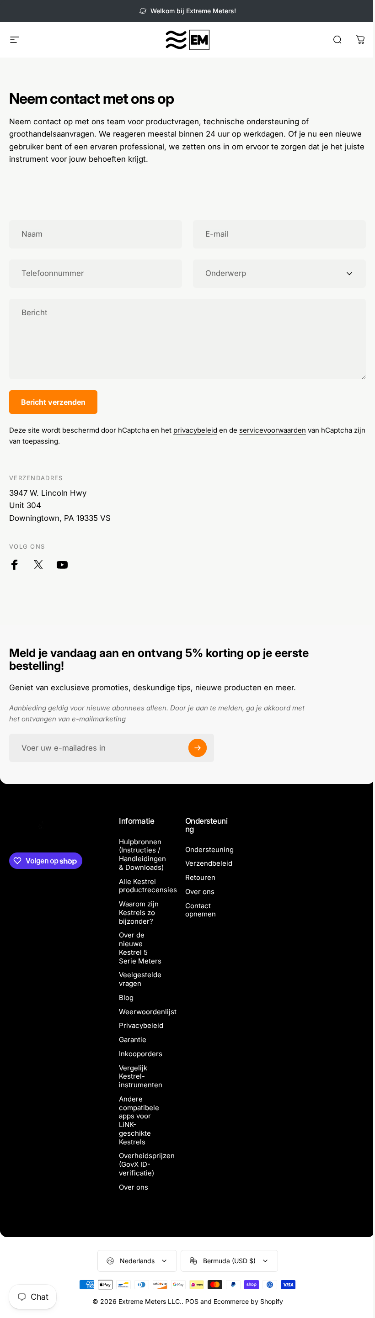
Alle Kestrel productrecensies (148, 886)
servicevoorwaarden (272, 430)
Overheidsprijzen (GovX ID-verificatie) (147, 1164)
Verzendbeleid (208, 863)
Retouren (200, 877)
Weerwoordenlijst (148, 1012)
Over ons (133, 1187)
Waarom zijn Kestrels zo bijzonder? (139, 913)
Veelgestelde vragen (140, 979)
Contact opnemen (200, 910)
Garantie (132, 1040)
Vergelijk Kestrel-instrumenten (140, 1077)
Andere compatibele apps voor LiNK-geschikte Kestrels (139, 1120)
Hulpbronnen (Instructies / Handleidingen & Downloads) (142, 855)
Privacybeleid (141, 1026)
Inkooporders (140, 1054)
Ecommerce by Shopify (248, 1301)
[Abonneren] (197, 748)
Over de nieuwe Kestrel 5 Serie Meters (140, 948)
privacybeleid (195, 430)
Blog (126, 998)
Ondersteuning (209, 850)
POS (191, 1301)
